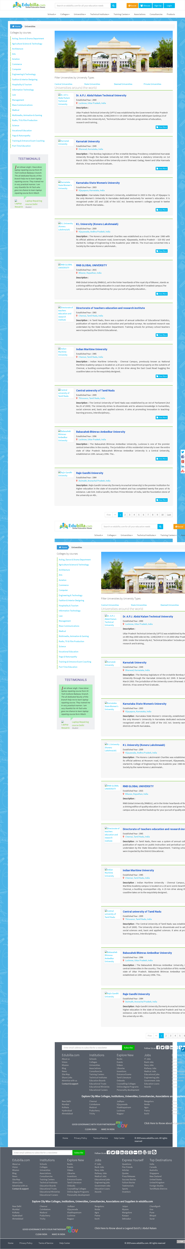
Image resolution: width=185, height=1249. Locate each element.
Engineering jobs (151, 1077)
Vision (64, 1062)
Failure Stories (128, 1182)
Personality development (128, 1089)
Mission (65, 1065)
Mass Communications (22, 105)
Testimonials (128, 1185)
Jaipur (125, 1206)
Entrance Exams (124, 1074)
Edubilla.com (70, 1055)
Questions (126, 1164)
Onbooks (121, 1080)
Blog (64, 1068)
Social (133, 5)
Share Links (67, 1077)
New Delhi (66, 1101)
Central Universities (63, 84)
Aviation (16, 59)
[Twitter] (163, 1048)
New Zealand (155, 1176)
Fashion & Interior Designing (24, 79)
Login (169, 5)
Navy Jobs (148, 1065)
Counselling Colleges (126, 1083)
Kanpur (125, 1215)
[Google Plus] (167, 1048)
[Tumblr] (181, 1048)
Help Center (119, 1138)
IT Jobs (147, 1058)
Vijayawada (122, 1104)
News (64, 1071)
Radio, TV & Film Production (24, 120)
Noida (147, 1104)
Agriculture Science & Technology (27, 43)
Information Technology (23, 89)
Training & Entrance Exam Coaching (28, 140)
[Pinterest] (176, 1048)
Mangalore (127, 1212)
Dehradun (126, 1218)
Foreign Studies (156, 1185)
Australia (154, 1170)
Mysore (125, 1209)
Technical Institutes (99, 14)
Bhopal (153, 1215)
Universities (79, 14)
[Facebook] (158, 1048)
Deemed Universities (123, 84)
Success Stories (129, 1179)
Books (119, 1058)
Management (18, 100)
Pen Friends (127, 1167)
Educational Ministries (99, 1086)
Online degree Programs (127, 1086)
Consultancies (156, 14)
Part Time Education (21, 145)
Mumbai (65, 1104)
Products (171, 14)
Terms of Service (100, 1138)
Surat (152, 1218)
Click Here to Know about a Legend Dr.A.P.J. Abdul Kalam (126, 1228)
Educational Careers (98, 1089)
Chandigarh (155, 1206)
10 (162, 514)
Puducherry (94, 1110)
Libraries (121, 1068)
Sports (125, 1188)
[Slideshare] (150, 1153)
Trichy (92, 1113)
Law (14, 94)
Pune (152, 1212)
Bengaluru (149, 1101)
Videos (120, 1065)
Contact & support (70, 1083)
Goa (151, 1209)
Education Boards (97, 1080)
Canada (153, 1167)
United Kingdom (157, 1182)
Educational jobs (151, 1074)
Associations (139, 14)
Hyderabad (67, 1110)
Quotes (125, 1173)
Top (181, 1241)
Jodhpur (120, 1101)
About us (66, 1058)
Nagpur (120, 1113)
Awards (147, 1086)
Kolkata (65, 1107)
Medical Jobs (150, 1071)
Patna (147, 1110)
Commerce (17, 64)
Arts (14, 53)
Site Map (66, 1074)
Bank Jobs (148, 1062)
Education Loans (151, 1083)
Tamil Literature (124, 1077)
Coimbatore (94, 1104)
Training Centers (121, 14)
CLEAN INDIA (91, 1129)
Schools (51, 14)
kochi (146, 1113)
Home (65, 1138)
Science (15, 125)
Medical (15, 110)
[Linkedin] (172, 1048)
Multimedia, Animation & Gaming (27, 115)
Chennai (93, 1101)
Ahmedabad (67, 1113)
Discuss (146, 5)
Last (169, 514)
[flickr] (136, 1153)
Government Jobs (152, 1080)
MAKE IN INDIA (107, 1129)
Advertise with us (69, 1080)
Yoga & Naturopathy (21, 135)
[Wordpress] (145, 1153)
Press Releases (128, 1176)
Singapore (154, 1173)
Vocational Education (22, 130)
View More (162, 127)
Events (120, 1062)
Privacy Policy (80, 1138)
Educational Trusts (97, 1083)
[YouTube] (140, 1153)
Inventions (121, 1071)
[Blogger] (154, 1153)
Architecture (17, 48)
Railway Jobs (150, 1068)
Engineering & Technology (24, 74)
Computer (16, 69)
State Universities (92, 84)
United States (156, 1179)
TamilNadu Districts (158, 1188)
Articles (125, 1170)
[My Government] (121, 1124)
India (152, 1164)
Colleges (64, 14)
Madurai (93, 1107)
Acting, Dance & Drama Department (28, 38)
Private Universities (152, 84)
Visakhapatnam (124, 1107)
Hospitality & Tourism (22, 84)
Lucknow (121, 1110)
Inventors (126, 1191)
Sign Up (157, 5)
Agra (146, 1107)
